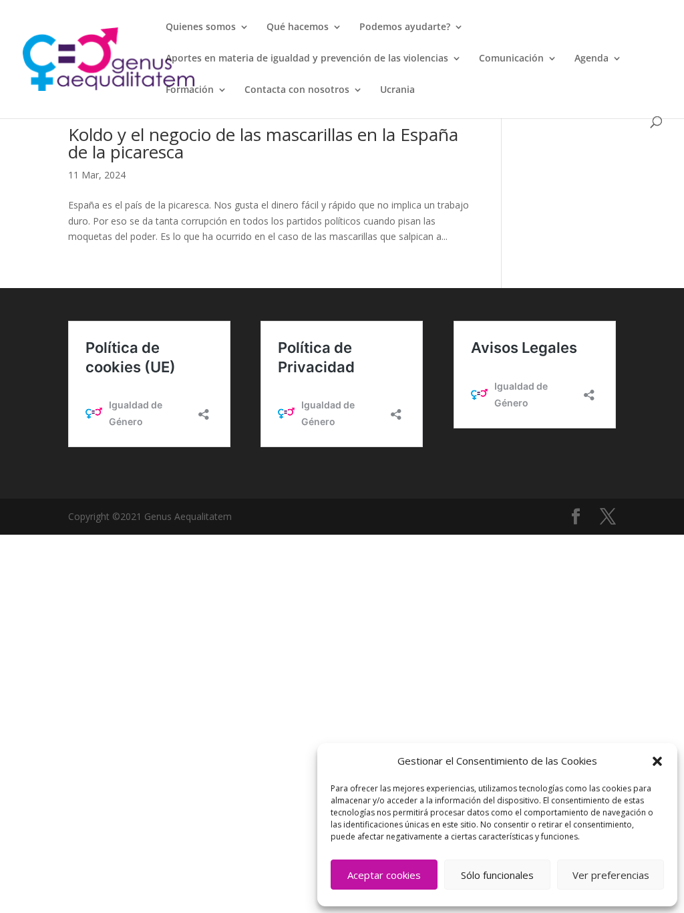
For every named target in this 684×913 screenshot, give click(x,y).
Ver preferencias (610, 875)
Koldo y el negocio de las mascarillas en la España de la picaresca (263, 143)
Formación (190, 90)
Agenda (591, 58)
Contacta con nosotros (296, 90)
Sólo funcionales (497, 875)
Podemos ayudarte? (404, 27)
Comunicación (511, 58)
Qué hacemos (298, 27)
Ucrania (397, 90)
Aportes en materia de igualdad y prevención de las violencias (307, 58)
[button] (657, 761)
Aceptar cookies (384, 875)
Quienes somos (201, 27)
